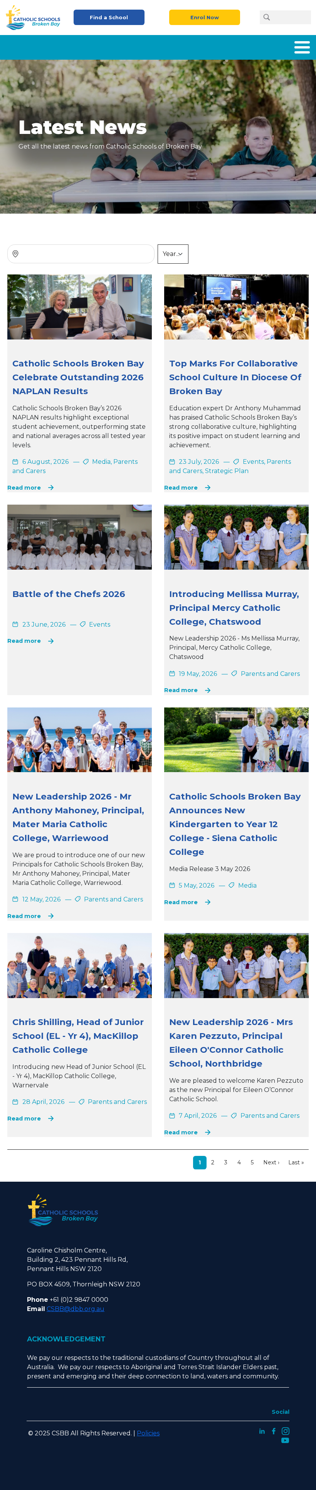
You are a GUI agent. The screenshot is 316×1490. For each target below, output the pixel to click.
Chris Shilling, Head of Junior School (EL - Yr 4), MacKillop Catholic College (78, 1036)
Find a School (109, 17)
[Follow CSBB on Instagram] (285, 1430)
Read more (24, 487)
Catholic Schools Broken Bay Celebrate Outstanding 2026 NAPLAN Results (78, 377)
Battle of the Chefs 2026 (68, 594)
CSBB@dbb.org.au (75, 1309)
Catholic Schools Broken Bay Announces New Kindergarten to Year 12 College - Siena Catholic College (235, 824)
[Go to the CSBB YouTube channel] (285, 1439)
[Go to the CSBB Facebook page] (273, 1430)
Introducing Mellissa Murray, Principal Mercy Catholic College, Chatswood (234, 608)
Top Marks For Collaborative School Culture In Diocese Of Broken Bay (235, 377)
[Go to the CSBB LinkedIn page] (262, 1430)
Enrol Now (204, 17)
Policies (148, 1433)
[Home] (35, 17)
